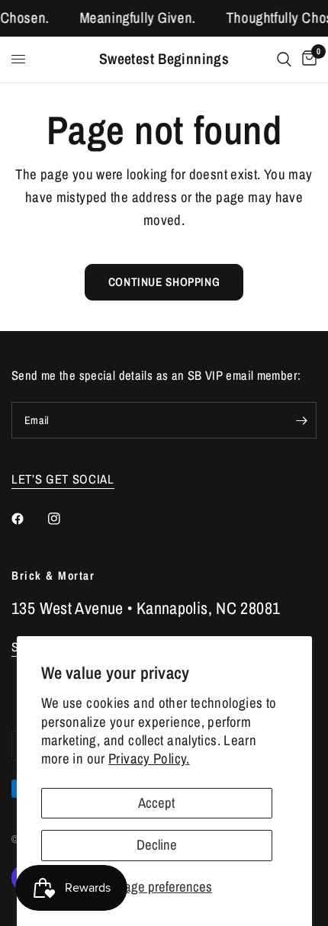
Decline (157, 844)
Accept (156, 802)
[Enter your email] (301, 420)
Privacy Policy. (149, 758)
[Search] (284, 59)
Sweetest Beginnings (164, 59)
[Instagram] (65, 518)
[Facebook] (28, 518)
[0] (307, 59)
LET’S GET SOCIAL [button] (62, 479)
